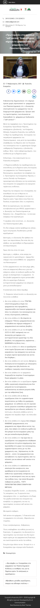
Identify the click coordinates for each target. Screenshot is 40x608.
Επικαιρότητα (10, 553)
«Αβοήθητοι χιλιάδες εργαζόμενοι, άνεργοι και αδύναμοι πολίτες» (17, 582)
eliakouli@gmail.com (12, 21)
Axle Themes (26, 605)
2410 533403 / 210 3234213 (14, 18)
